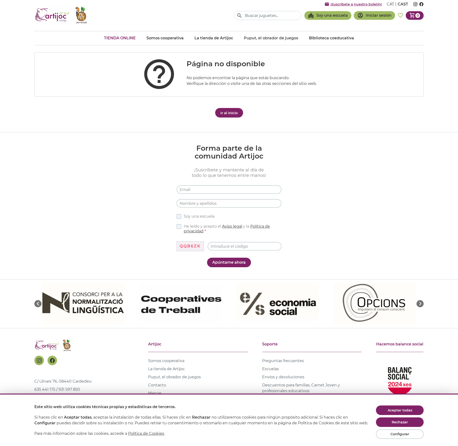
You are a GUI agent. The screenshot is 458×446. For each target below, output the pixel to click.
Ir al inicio (229, 113)
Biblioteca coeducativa (331, 38)
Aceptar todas (400, 410)
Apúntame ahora (229, 262)
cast (403, 4)
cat (390, 4)
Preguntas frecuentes (283, 361)
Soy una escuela (199, 216)
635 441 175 (44, 389)
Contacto (157, 385)
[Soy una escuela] (327, 15)
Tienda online (120, 38)
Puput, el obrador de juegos (174, 377)
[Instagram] (39, 360)
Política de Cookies (146, 433)
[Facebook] (52, 360)
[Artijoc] (61, 15)
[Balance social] (400, 378)
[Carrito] (415, 15)
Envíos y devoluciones (283, 377)
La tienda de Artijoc (213, 38)
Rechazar (400, 422)
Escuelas (270, 369)
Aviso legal (232, 226)
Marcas (154, 393)
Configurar (399, 434)
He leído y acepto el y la (227, 228)
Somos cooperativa (165, 38)
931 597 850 (69, 389)
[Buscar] (239, 16)
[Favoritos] (400, 15)
